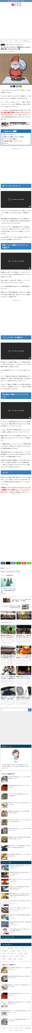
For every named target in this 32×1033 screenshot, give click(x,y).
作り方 (17, 948)
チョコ (4, 953)
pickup (21, 953)
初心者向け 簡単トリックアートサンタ (12, 141)
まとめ (5, 143)
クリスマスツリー (12, 953)
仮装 (4, 956)
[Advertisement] (16, 23)
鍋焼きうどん (6, 950)
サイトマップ (11, 1028)
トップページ (4, 1028)
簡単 (8, 44)
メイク (4, 948)
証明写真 (11, 948)
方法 (24, 950)
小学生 (19, 950)
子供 (28, 948)
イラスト (2, 44)
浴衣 (18, 956)
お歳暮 (13, 950)
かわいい (12, 44)
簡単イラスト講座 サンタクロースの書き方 (13, 136)
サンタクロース (19, 44)
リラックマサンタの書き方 (10, 138)
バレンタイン (11, 956)
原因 (23, 948)
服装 (26, 953)
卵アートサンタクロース (9, 134)
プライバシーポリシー (19, 1028)
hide (15, 131)
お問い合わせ (28, 1028)
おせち (23, 956)
